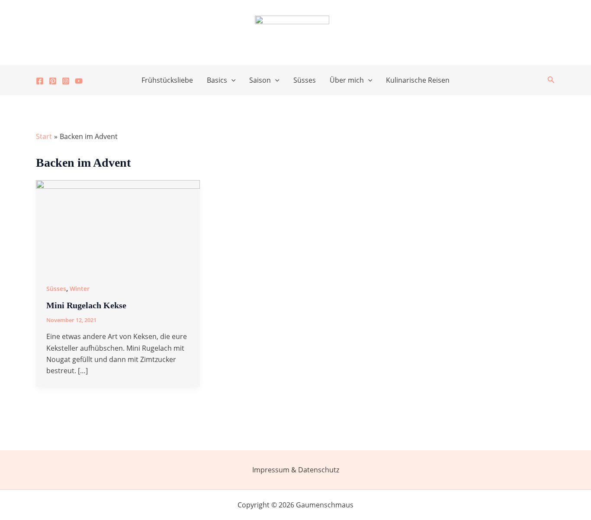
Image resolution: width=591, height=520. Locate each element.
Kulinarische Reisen (418, 80)
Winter (80, 288)
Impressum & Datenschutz (295, 470)
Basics (217, 80)
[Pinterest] (53, 81)
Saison (260, 80)
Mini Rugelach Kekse (86, 305)
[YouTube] (79, 81)
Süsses (304, 80)
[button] (231, 80)
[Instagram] (66, 81)
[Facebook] (40, 81)
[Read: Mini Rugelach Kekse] (118, 225)
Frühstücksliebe (167, 80)
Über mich (347, 80)
